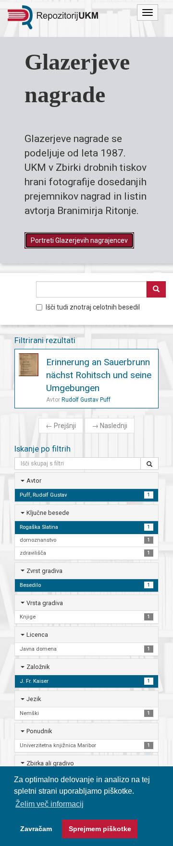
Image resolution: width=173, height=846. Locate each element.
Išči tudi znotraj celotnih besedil (93, 307)
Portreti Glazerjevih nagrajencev (79, 240)
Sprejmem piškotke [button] (100, 829)
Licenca (37, 634)
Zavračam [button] (36, 829)
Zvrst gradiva (44, 570)
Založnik (37, 666)
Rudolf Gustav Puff (86, 399)
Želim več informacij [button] (49, 804)
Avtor (33, 480)
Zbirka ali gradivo (50, 763)
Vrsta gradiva (44, 603)
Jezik (33, 699)
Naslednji (109, 425)
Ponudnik (39, 731)
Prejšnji (61, 425)
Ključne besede (47, 512)
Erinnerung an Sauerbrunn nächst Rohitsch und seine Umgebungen (98, 375)
